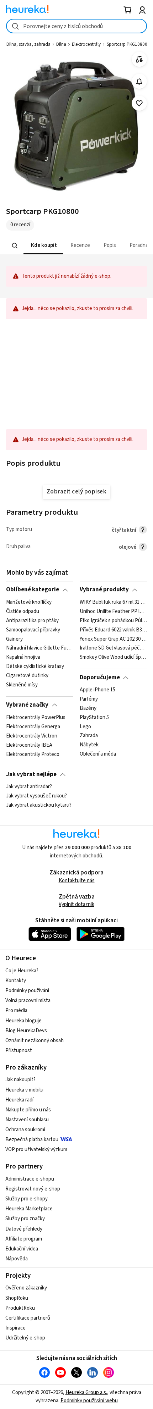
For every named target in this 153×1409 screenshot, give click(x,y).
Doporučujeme (100, 677)
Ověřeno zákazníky (26, 1288)
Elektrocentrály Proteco (32, 754)
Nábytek (89, 744)
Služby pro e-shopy (26, 1199)
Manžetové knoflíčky (29, 602)
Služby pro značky (25, 1218)
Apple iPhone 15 (97, 690)
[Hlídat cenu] (139, 81)
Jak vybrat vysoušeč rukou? (36, 796)
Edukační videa (21, 1249)
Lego (85, 726)
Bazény (88, 708)
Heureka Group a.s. (86, 1392)
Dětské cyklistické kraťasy (35, 666)
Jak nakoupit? (20, 1079)
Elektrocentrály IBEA (29, 744)
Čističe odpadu (22, 611)
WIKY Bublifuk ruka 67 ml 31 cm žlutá (113, 602)
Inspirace (15, 1328)
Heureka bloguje (23, 1020)
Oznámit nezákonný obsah (34, 1040)
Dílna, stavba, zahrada (28, 44)
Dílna (61, 44)
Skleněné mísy (22, 685)
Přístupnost (18, 1050)
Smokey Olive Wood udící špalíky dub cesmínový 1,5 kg (113, 657)
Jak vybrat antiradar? (29, 786)
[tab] (43, 245)
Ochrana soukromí (25, 1129)
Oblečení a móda (98, 754)
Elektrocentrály (86, 44)
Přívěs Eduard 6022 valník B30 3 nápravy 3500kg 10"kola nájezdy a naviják (113, 629)
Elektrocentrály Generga (33, 726)
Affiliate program (23, 1239)
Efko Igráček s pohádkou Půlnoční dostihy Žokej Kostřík (113, 620)
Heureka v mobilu (24, 1090)
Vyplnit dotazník (76, 904)
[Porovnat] (139, 59)
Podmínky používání (27, 990)
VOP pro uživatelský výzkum (36, 1149)
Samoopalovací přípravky (33, 629)
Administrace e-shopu (29, 1179)
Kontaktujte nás (77, 880)
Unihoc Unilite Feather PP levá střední (113, 611)
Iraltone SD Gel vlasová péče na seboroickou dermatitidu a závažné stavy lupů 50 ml (113, 648)
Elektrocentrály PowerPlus (35, 717)
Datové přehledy (23, 1229)
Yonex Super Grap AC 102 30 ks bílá (113, 638)
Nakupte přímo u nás (28, 1110)
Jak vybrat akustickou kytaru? (39, 805)
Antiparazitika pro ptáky (32, 620)
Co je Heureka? (21, 970)
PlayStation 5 (94, 717)
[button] (43, 245)
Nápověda (16, 1258)
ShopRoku (16, 1298)
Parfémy (89, 699)
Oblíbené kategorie (32, 589)
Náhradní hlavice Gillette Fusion (39, 648)
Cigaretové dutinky (27, 675)
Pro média (16, 1010)
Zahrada (89, 735)
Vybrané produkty (104, 589)
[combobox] (76, 26)
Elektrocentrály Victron (31, 735)
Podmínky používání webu (89, 1400)
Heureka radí (19, 1100)
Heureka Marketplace (29, 1208)
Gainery (14, 638)
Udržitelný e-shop (25, 1338)
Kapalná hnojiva (23, 657)
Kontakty (15, 980)
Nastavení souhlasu (27, 1119)
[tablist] (76, 245)
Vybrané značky (27, 705)
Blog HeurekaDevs (26, 1030)
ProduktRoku (20, 1308)
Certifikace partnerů (27, 1318)
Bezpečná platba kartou (31, 1139)
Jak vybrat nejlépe (31, 774)
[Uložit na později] (139, 103)
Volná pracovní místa (28, 1000)
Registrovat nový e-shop (32, 1189)
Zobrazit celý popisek (76, 491)
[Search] (15, 245)
